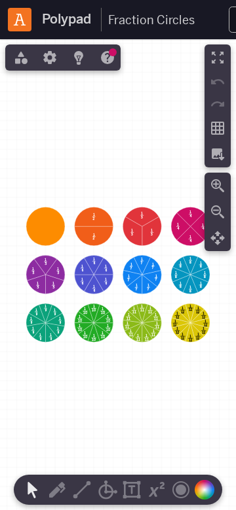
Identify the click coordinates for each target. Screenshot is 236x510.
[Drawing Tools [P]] (57, 490)
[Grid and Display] (218, 128)
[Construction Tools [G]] (106, 490)
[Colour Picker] (207, 490)
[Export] (218, 154)
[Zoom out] (218, 212)
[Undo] (218, 82)
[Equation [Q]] (156, 490)
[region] (118, 274)
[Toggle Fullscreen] (218, 57)
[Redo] (218, 104)
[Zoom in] (218, 186)
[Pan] (218, 238)
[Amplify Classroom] (19, 19)
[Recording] (181, 490)
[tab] (19, 57)
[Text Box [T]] (131, 490)
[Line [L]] (81, 490)
